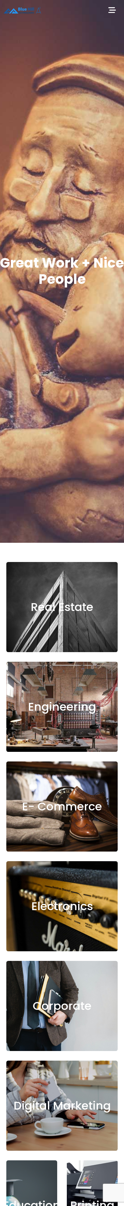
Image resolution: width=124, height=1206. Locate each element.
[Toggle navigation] (112, 11)
